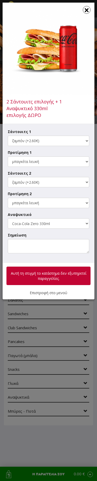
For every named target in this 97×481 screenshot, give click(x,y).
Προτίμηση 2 (20, 193)
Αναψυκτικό (20, 214)
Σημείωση (17, 235)
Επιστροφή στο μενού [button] (48, 292)
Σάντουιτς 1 (19, 131)
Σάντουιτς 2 (19, 173)
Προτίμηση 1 (20, 152)
